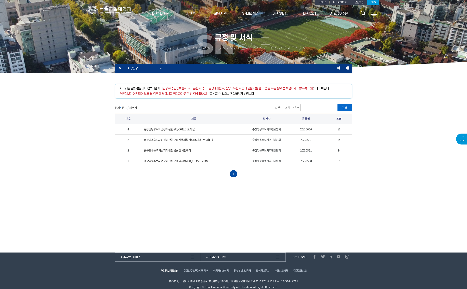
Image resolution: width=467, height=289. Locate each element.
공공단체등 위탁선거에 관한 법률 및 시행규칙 (167, 150)
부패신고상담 (281, 270)
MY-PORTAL (340, 2)
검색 (345, 107)
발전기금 (359, 2)
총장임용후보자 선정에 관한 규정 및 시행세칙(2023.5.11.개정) (176, 161)
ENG (373, 2)
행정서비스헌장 (221, 270)
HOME (322, 2)
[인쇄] (347, 68)
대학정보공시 (262, 270)
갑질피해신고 (299, 270)
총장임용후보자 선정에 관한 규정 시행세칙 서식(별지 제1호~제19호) (179, 140)
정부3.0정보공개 (242, 270)
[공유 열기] (338, 68)
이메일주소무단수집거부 (196, 270)
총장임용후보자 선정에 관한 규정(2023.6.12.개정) (169, 129)
